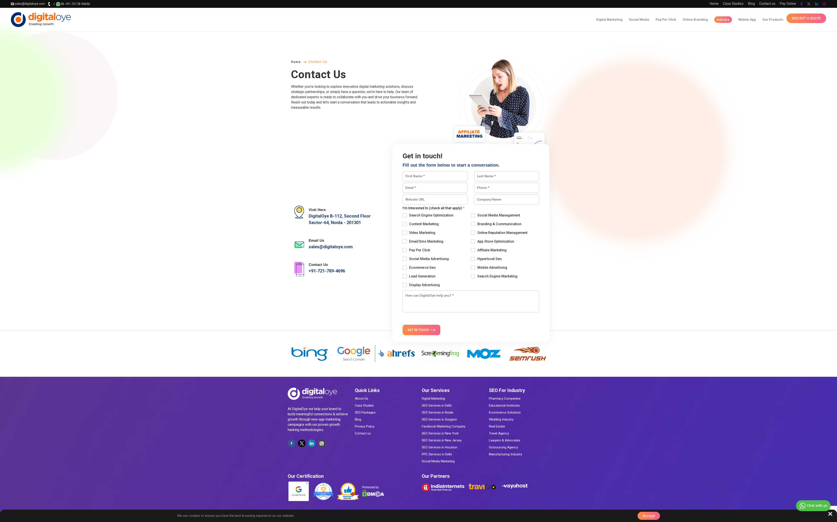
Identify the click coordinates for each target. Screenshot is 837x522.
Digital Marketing (433, 398)
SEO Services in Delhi (437, 405)
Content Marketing (424, 224)
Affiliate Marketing (492, 250)
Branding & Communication (499, 224)
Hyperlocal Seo (489, 259)
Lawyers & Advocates (504, 440)
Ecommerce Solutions (505, 412)
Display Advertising (424, 285)
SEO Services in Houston (439, 447)
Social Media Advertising (429, 259)
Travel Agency (499, 433)
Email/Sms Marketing (426, 241)
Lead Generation (422, 276)
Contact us (767, 4)
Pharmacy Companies (505, 398)
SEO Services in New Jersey (442, 440)
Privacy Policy (364, 426)
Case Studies (733, 4)
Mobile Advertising (492, 267)
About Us (361, 398)
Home (714, 4)
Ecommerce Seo (422, 267)
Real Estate (497, 426)
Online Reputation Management (502, 233)
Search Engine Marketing (497, 276)
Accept (649, 516)
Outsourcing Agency (503, 447)
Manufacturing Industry (505, 454)
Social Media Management (498, 215)
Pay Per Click (419, 250)
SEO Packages (365, 412)
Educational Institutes (504, 405)
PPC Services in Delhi (437, 454)
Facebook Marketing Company (443, 426)
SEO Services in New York (440, 433)
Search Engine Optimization (431, 215)
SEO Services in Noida (437, 412)
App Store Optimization (495, 241)
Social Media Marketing (438, 461)
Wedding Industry (501, 419)
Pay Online (788, 4)
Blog (751, 4)
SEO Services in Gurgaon (439, 419)
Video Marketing (422, 233)
